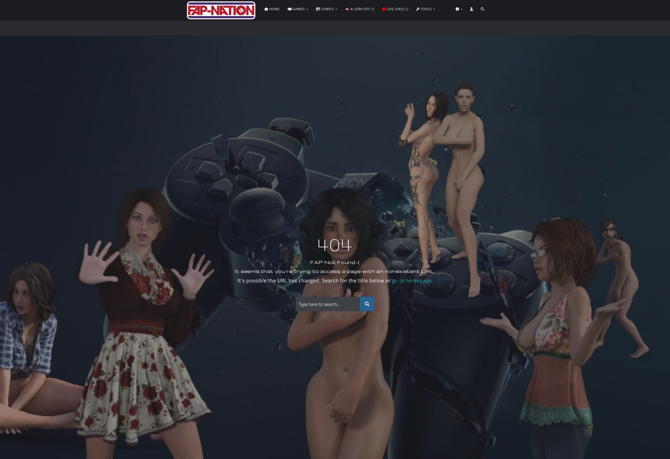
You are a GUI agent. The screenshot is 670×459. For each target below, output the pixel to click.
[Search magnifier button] (367, 304)
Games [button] (299, 9)
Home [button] (274, 9)
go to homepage (412, 280)
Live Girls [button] (396, 9)
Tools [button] (426, 9)
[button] (482, 10)
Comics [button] (327, 9)
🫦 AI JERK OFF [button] (358, 9)
